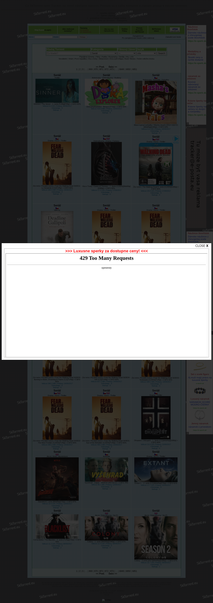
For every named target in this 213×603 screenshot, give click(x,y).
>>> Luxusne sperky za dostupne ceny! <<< (106, 251)
